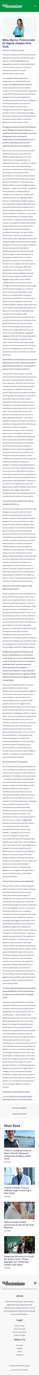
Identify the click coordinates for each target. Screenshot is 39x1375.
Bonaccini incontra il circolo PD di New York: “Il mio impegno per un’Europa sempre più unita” (19, 1260)
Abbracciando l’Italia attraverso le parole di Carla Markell (19, 1225)
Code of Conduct (19, 1335)
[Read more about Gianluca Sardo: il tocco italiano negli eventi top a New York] (19, 1176)
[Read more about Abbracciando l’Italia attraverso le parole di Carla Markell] (19, 1210)
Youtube (19, 1348)
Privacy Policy (20, 1326)
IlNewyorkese (27, 1100)
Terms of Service (19, 1329)
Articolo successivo (19, 1114)
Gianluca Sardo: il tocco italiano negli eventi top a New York (17, 1190)
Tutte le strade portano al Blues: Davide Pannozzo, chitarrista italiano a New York (17, 1154)
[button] (35, 1283)
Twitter (19, 1351)
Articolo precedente (19, 1108)
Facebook (19, 1345)
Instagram (19, 1355)
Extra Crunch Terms (19, 1332)
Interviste (5, 50)
